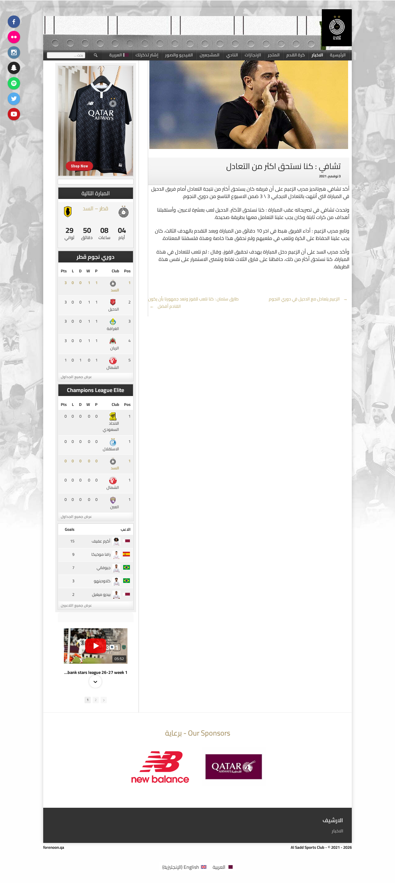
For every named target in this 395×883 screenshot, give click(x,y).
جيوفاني (103, 567)
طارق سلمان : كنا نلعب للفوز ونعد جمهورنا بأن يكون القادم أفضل (193, 302)
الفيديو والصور (179, 55)
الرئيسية (338, 55)
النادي (232, 55)
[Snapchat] (14, 68)
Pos (127, 270)
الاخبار (317, 55)
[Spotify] (14, 83)
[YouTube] (14, 114)
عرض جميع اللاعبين (76, 605)
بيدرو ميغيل (101, 594)
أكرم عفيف (101, 541)
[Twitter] (14, 99)
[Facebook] (14, 21)
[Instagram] (14, 52)
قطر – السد (95, 208)
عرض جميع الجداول (76, 376)
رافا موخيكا (100, 554)
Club (115, 270)
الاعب (126, 529)
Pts (64, 270)
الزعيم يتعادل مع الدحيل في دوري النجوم (308, 299)
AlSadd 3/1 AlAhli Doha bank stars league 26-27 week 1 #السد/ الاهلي (95, 672)
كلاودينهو (102, 580)
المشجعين (209, 55)
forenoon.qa (53, 847)
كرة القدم (295, 55)
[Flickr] (14, 37)
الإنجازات (253, 55)
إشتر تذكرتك (146, 55)
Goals (69, 529)
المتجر (274, 55)
